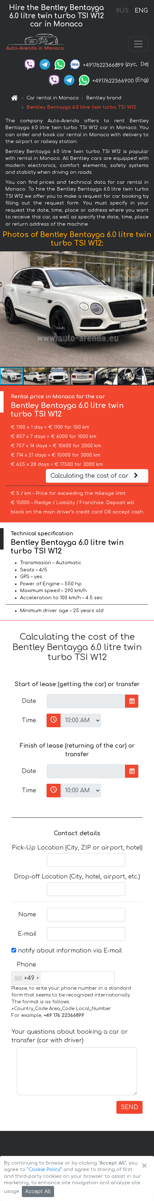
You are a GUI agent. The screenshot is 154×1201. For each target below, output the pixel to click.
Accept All (38, 1191)
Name (27, 914)
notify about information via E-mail (69, 950)
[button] (35, 376)
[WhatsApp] (60, 64)
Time (29, 720)
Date (29, 701)
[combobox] (26, 978)
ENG (141, 11)
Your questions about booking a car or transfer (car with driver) (69, 1036)
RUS (122, 11)
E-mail (27, 934)
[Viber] (30, 64)
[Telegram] (45, 64)
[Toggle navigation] (138, 44)
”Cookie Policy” (44, 1169)
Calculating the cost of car (90, 476)
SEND (129, 1107)
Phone (26, 964)
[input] (86, 701)
